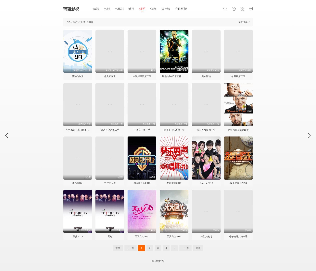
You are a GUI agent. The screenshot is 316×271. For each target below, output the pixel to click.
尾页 (198, 248)
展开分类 (243, 22)
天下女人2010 (142, 236)
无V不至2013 (206, 183)
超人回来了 (110, 76)
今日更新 (181, 9)
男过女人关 (110, 183)
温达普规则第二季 (110, 129)
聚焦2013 (78, 236)
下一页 (185, 248)
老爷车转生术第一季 (174, 129)
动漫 (131, 9)
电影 (107, 9)
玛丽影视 (71, 9)
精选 (96, 9)
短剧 (153, 9)
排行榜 (165, 9)
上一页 (130, 248)
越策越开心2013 (142, 183)
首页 (118, 248)
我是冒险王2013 (238, 183)
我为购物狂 (78, 183)
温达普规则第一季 (206, 129)
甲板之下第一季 (142, 129)
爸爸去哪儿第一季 (238, 236)
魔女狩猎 (206, 76)
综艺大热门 (206, 236)
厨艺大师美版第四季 (238, 129)
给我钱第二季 (238, 76)
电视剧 (119, 9)
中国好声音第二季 (142, 76)
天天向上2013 (174, 236)
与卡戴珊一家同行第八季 (78, 129)
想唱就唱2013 (174, 183)
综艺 (142, 9)
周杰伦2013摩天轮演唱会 (175, 76)
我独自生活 (78, 76)
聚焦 (110, 236)
